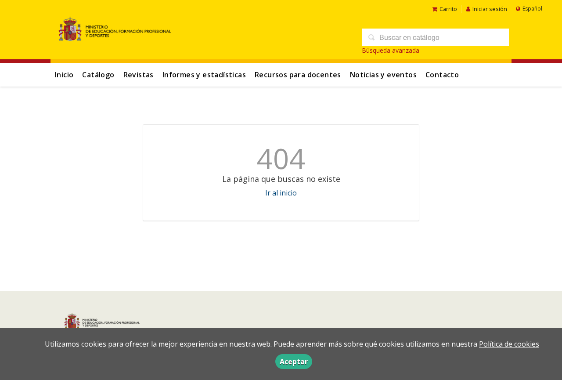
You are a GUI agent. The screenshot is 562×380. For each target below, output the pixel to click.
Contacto (442, 75)
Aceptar (294, 361)
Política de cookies (509, 344)
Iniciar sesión (489, 9)
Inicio (64, 75)
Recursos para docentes (298, 75)
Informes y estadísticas (204, 75)
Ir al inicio (281, 193)
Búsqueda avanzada (390, 50)
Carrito (448, 9)
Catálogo (98, 75)
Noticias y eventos (383, 75)
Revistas (138, 75)
